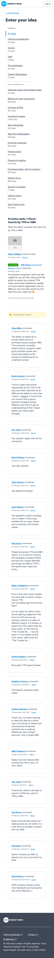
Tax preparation (15, 65)
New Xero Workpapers (18, 134)
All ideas (12, 33)
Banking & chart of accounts (21, 98)
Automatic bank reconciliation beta (24, 90)
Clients (11, 48)
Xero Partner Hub (16, 204)
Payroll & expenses (17, 142)
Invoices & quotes (16, 116)
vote (15, 248)
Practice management (18, 39)
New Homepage (15, 125)
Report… (25, 257)
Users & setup (14, 195)
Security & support (17, 186)
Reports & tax (14, 178)
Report (33, 331)
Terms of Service (11, 934)
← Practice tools (12, 13)
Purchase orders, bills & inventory (24, 169)
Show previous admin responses (21, 298)
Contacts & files (15, 107)
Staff (10, 56)
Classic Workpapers (17, 74)
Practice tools (14, 151)
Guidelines (10, 939)
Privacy (32, 934)
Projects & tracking (17, 160)
